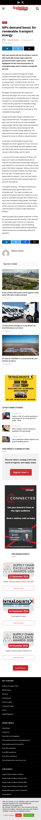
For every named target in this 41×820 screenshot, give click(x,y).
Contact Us (6, 732)
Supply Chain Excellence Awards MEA (14, 782)
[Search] (37, 8)
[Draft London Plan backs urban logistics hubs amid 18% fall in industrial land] (20, 279)
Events (4, 710)
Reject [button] (18, 815)
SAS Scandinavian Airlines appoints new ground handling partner (25, 440)
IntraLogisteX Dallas (18, 616)
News (4, 22)
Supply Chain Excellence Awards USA (14, 778)
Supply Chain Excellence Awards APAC (15, 786)
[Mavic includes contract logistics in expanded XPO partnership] (6, 428)
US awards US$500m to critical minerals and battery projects (19, 359)
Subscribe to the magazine (10, 736)
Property (5, 694)
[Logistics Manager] (20, 8)
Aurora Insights (7, 702)
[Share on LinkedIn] (7, 48)
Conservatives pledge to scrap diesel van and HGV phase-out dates (19, 326)
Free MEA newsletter (9, 752)
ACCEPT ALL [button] (29, 815)
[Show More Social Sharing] (37, 48)
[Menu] (3, 8)
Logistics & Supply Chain (10, 686)
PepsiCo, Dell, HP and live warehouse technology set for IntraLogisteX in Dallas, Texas (24, 418)
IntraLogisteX (6, 794)
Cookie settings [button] (8, 815)
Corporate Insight (8, 706)
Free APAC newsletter (9, 756)
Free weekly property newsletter (13, 744)
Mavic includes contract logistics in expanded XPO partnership (24, 430)
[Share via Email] (29, 48)
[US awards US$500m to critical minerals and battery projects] (20, 345)
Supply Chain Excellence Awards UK (19, 651)
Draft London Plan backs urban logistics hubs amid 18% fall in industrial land (20, 293)
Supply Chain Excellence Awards (12, 774)
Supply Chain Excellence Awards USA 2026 (18, 581)
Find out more (19, 588)
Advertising (6, 728)
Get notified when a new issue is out (14, 760)
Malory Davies (13, 40)
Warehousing (6, 690)
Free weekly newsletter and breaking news (16, 740)
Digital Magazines (8, 714)
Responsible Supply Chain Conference (14, 790)
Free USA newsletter (9, 748)
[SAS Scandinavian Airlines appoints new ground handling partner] (6, 439)
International (6, 698)
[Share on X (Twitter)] (18, 48)
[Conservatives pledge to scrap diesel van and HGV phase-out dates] (20, 312)
